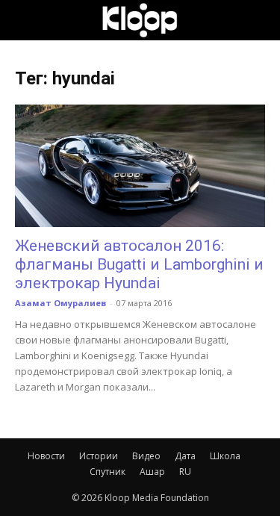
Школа (225, 456)
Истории (98, 456)
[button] (25, 20)
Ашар (152, 471)
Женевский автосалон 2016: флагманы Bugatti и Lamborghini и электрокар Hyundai (139, 264)
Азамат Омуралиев (60, 302)
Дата (185, 456)
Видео (146, 456)
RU (185, 471)
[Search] (259, 20)
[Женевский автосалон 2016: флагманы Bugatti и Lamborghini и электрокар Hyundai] (140, 166)
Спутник (107, 471)
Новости (46, 456)
